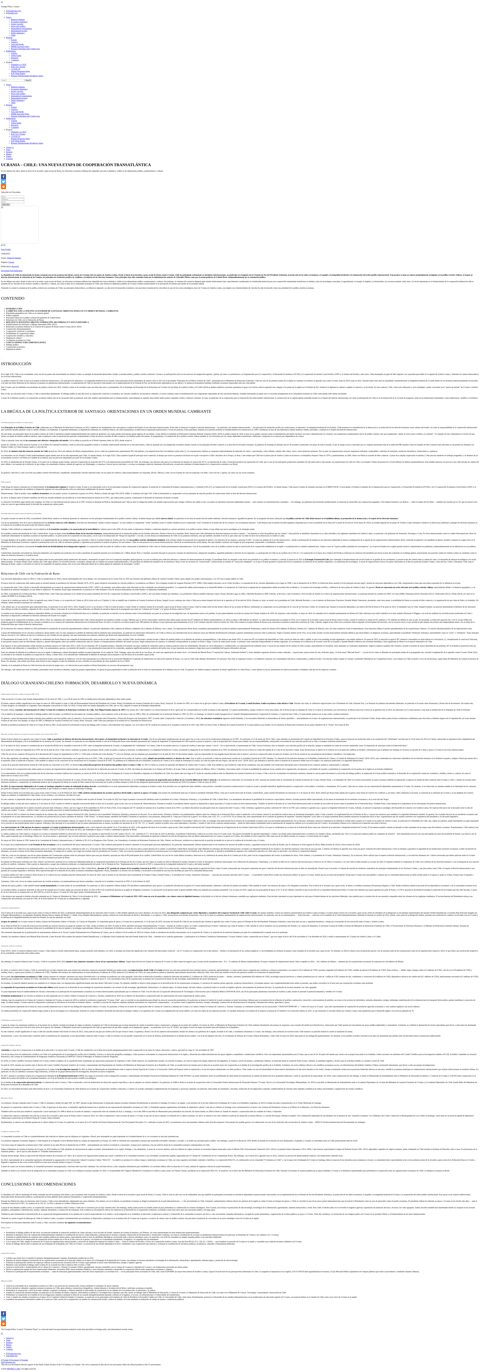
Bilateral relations (18, 19)
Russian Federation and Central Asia (25, 49)
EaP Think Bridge (18, 73)
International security (19, 31)
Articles (14, 53)
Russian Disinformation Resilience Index (27, 76)
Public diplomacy (18, 33)
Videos (9, 156)
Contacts (9, 159)
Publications (11, 51)
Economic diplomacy (19, 22)
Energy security (17, 24)
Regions (9, 37)
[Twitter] (3, 181)
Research (14, 58)
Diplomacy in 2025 (18, 65)
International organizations (21, 29)
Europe (14, 40)
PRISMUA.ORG (14, 1369)
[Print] (3, 186)
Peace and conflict (18, 26)
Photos (8, 154)
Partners (9, 152)
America (14, 42)
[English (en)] (12, 13)
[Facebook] (3, 176)
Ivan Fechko (6, 249)
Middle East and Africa (20, 47)
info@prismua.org (8, 1362)
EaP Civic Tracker (18, 67)
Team (8, 150)
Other (13, 35)
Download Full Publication (11, 271)
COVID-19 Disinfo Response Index (20, 70)
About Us (10, 147)
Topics (8, 17)
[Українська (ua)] (13, 11)
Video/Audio (16, 55)
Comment (15, 60)
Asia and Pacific (17, 44)
